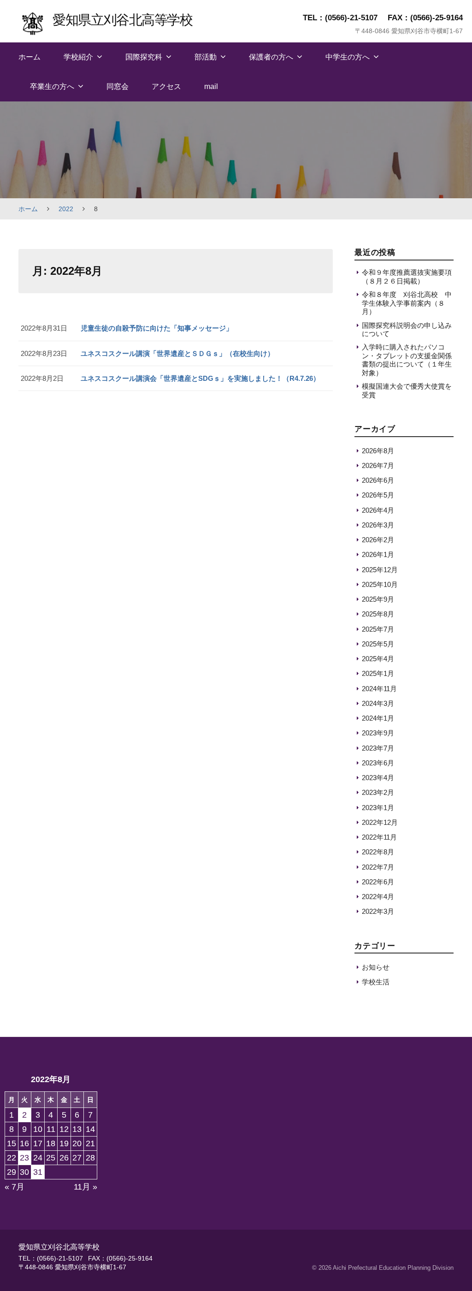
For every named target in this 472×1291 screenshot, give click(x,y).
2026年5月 (378, 495)
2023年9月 (378, 733)
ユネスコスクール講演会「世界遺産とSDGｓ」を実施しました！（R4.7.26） (200, 378)
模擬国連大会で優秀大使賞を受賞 (407, 390)
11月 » (85, 1186)
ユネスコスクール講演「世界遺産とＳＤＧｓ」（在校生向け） (177, 353)
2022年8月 (378, 852)
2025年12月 (380, 570)
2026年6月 (378, 480)
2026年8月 (378, 451)
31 (37, 1172)
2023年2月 (378, 792)
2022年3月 (378, 911)
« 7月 (14, 1186)
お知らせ (375, 967)
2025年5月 (378, 644)
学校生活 (375, 982)
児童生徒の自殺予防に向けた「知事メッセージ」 (157, 328)
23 (24, 1157)
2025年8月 (378, 614)
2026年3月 (378, 525)
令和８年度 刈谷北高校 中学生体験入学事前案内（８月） (407, 302)
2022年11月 (379, 837)
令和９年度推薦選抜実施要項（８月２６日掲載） (407, 276)
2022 (66, 209)
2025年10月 (380, 584)
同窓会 (117, 86)
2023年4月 (378, 778)
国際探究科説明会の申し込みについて (407, 329)
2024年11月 (379, 689)
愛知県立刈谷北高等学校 (122, 19)
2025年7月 (378, 629)
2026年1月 (378, 554)
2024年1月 (378, 718)
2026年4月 (378, 510)
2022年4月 (378, 896)
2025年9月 (378, 599)
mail (211, 86)
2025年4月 (378, 659)
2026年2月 (378, 540)
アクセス (166, 86)
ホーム (29, 57)
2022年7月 (378, 867)
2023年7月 (378, 748)
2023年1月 (378, 807)
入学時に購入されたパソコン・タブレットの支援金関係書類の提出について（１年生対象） (407, 359)
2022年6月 (378, 882)
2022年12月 (380, 822)
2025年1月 (378, 673)
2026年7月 (378, 465)
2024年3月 (378, 703)
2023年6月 (378, 763)
